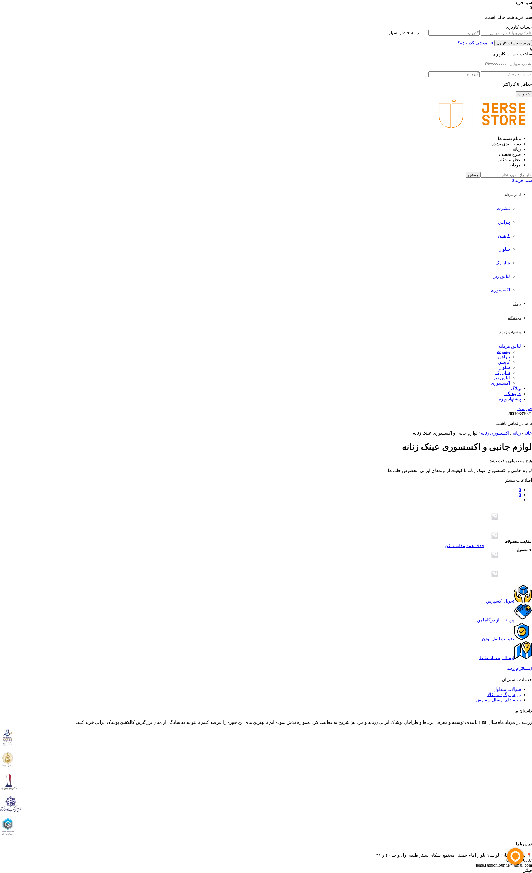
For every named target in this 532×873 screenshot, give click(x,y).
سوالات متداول (507, 689)
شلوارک (502, 262)
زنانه (517, 433)
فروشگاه (512, 393)
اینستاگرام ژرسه (519, 668)
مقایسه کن (455, 545)
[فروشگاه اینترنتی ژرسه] (482, 128)
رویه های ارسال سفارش (498, 699)
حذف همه (475, 545)
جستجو (473, 175)
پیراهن (504, 222)
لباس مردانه (509, 346)
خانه (528, 433)
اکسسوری (500, 290)
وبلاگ (516, 388)
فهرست (524, 408)
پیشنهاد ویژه (510, 399)
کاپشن (504, 235)
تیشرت (503, 208)
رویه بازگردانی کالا (504, 694)
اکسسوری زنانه (495, 433)
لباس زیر (501, 276)
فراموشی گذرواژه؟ (475, 42)
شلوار (504, 249)
